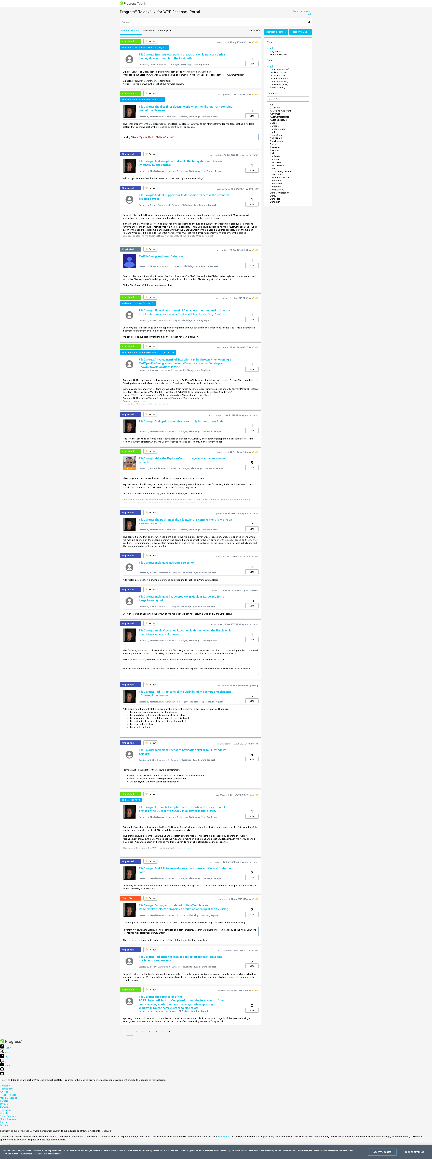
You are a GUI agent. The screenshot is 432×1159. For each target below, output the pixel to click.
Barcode (274, 125)
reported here (184, 847)
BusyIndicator (277, 141)
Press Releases (8, 1094)
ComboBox (275, 186)
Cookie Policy (303, 1150)
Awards (4, 1091)
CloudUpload (276, 174)
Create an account (302, 10)
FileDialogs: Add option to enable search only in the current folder (182, 421)
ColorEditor (276, 180)
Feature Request (279, 54)
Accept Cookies (382, 1152)
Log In (309, 14)
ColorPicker (276, 183)
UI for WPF (275, 107)
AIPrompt (275, 113)
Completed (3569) (279, 69)
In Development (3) (280, 78)
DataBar (274, 195)
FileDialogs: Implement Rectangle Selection (167, 562)
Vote (252, 63)
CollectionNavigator (280, 177)
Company (5, 1085)
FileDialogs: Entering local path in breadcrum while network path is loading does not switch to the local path (182, 56)
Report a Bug (300, 31)
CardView (275, 156)
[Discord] (2, 1074)
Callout (273, 153)
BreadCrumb (276, 134)
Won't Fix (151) (277, 87)
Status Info (254, 30)
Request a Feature (276, 31)
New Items (148, 30)
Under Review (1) (279, 81)
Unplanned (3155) (279, 84)
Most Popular (165, 30)
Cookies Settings (414, 1152)
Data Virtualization (279, 192)
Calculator (275, 147)
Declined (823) (278, 72)
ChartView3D (277, 165)
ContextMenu (277, 189)
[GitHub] (2, 1070)
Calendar (274, 150)
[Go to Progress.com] (11, 1042)
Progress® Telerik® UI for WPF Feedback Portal (160, 11)
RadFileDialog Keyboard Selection (161, 256)
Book (272, 131)
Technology (6, 1088)
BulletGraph (276, 138)
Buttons (274, 144)
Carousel (274, 159)
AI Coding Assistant (280, 110)
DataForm (275, 201)
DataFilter (275, 198)
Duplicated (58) (278, 75)
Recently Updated (130, 30)
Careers (4, 1100)
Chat (272, 168)
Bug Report (276, 51)
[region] (216, 1152)
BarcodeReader (278, 128)
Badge (273, 122)
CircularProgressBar (280, 171)
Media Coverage (8, 1097)
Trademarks (224, 1136)
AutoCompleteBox (279, 116)
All (271, 48)
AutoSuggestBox (279, 119)
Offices (4, 1103)
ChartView (275, 162)
